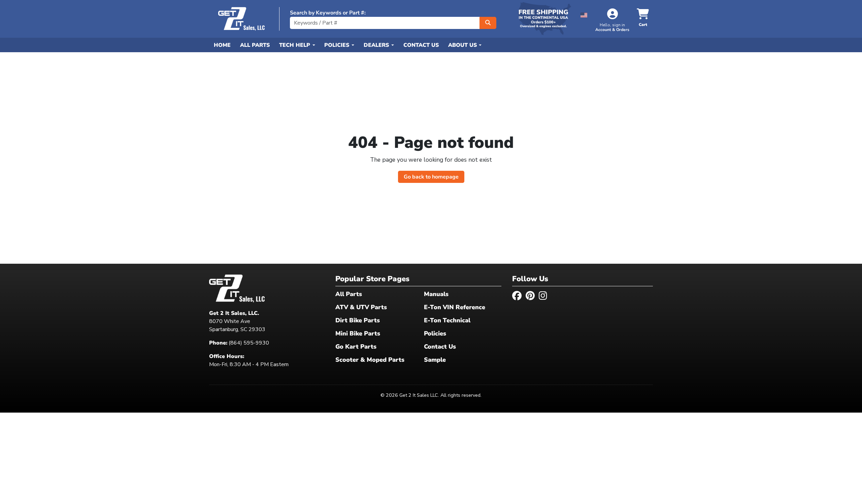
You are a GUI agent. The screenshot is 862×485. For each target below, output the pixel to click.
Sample (435, 360)
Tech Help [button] (295, 45)
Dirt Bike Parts (357, 320)
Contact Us (421, 45)
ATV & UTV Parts (361, 307)
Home (222, 45)
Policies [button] (337, 45)
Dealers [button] (377, 45)
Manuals (436, 294)
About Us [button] (463, 45)
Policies (435, 333)
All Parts (255, 45)
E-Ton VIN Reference (454, 307)
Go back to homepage (431, 177)
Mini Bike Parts (357, 333)
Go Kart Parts (355, 347)
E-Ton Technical (447, 320)
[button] (584, 14)
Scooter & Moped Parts (369, 360)
